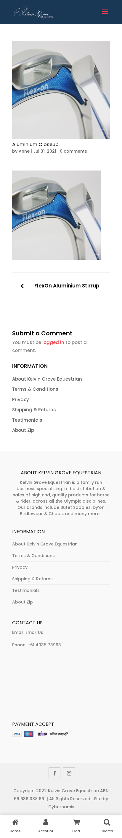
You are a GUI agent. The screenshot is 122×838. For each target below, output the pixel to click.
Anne (24, 151)
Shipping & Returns (34, 410)
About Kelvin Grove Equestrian (47, 379)
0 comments (73, 151)
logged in (53, 342)
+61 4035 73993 (44, 645)
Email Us (34, 632)
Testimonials (27, 420)
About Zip (23, 430)
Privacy (20, 399)
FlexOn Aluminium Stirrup (66, 286)
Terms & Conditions (35, 389)
